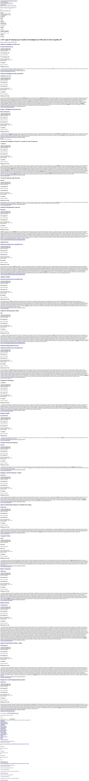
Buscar (2, 12)
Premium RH (3, 507)
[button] (44, 56)
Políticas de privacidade (4, 722)
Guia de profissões (3, 732)
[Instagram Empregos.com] (3, 743)
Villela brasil (3, 571)
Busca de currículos (3, 730)
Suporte (1, 737)
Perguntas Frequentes (3, 736)
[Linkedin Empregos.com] (10, 743)
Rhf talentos (3, 209)
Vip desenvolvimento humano (6, 46)
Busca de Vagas (3, 725)
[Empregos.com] (4, 739)
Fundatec (2, 444)
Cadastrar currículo (3, 727)
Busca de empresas (3, 726)
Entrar (15, 5)
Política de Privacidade (4, 773)
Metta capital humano (5, 111)
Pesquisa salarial (3, 734)
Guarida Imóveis (4, 605)
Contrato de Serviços (3, 723)
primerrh (2, 180)
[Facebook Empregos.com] (17, 743)
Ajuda (1, 738)
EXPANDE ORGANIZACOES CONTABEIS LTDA (11, 244)
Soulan (1, 538)
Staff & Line (3, 475)
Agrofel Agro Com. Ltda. (5, 75)
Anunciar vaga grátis (3, 5)
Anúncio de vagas (3, 729)
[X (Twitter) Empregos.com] (25, 743)
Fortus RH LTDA (4, 415)
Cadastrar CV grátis (10, 5)
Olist (1, 313)
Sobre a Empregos (3, 721)
